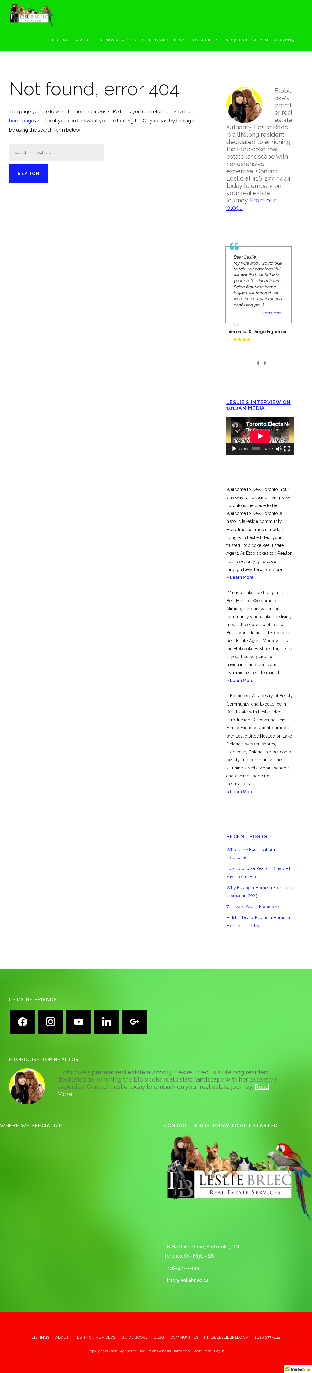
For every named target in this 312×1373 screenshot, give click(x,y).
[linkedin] (106, 1021)
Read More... (273, 313)
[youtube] (78, 1021)
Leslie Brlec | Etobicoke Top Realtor (55, 15)
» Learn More (248, 578)
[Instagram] (50, 1021)
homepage (21, 121)
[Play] (234, 449)
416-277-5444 (183, 1268)
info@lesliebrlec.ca (188, 1280)
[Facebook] (22, 1021)
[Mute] (279, 449)
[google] (134, 1021)
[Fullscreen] (287, 449)
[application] (260, 436)
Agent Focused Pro (135, 1351)
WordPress (202, 1351)
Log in (219, 1351)
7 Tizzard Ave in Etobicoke (252, 906)
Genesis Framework (174, 1351)
